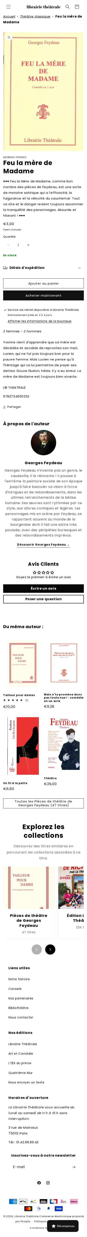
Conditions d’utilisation (45, 1228)
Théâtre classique (35, 16)
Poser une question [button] (43, 599)
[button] (8, 6)
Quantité (9, 237)
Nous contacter (20, 1017)
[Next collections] (50, 949)
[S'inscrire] (73, 1167)
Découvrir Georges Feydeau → (43, 544)
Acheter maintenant (44, 295)
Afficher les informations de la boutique (40, 321)
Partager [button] (14, 407)
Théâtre (50, 778)
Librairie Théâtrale (22, 1044)
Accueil (9, 16)
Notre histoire (19, 979)
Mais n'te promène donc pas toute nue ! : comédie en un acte (64, 698)
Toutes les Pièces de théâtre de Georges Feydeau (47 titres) (43, 803)
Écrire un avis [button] (43, 588)
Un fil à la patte (15, 783)
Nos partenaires (20, 998)
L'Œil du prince (19, 1063)
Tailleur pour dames (19, 695)
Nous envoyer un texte (26, 1082)
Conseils (15, 989)
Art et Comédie (20, 1053)
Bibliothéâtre (18, 1008)
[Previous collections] (37, 949)
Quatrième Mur (20, 1073)
